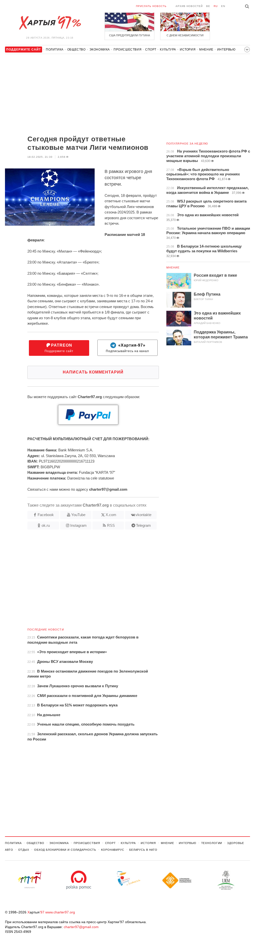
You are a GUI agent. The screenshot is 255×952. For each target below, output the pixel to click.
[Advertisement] (82, 95)
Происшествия (127, 49)
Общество (76, 49)
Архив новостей (189, 6)
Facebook (46, 515)
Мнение (206, 49)
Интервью (226, 49)
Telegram (143, 525)
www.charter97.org (60, 912)
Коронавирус (112, 849)
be (208, 6)
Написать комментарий (93, 372)
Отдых (23, 849)
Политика (55, 49)
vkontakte (143, 515)
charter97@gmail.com (81, 927)
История (187, 49)
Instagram (78, 525)
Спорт (150, 49)
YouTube (78, 515)
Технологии (211, 843)
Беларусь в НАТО (143, 849)
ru (216, 6)
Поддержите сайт (59, 348)
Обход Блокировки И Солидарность (65, 849)
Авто (9, 849)
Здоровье (235, 843)
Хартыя (49, 23)
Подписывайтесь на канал (127, 348)
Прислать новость (151, 6)
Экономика (99, 49)
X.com (111, 515)
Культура (168, 49)
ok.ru (46, 525)
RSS (111, 525)
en (223, 6)
